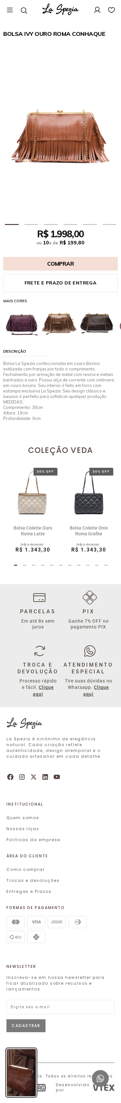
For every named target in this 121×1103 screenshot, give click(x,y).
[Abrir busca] (24, 10)
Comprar (60, 263)
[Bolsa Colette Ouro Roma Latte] (32, 492)
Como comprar (25, 869)
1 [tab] (12, 224)
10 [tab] (96, 566)
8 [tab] (78, 566)
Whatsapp (100, 1073)
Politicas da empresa (33, 839)
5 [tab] (90, 224)
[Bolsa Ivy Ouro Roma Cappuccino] (59, 321)
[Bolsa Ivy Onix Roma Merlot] (22, 321)
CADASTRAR (26, 1025)
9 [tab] (87, 566)
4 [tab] (70, 224)
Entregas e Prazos (29, 891)
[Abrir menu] (10, 10)
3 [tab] (51, 224)
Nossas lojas (22, 828)
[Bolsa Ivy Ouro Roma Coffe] (97, 321)
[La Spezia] (60, 10)
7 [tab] (69, 566)
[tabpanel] (60, 133)
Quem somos (22, 817)
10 (47, 243)
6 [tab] (109, 224)
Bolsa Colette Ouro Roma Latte (33, 530)
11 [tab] (105, 566)
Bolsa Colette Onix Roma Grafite (89, 530)
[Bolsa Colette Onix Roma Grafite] (88, 492)
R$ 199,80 (72, 242)
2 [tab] (31, 224)
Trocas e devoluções (32, 880)
